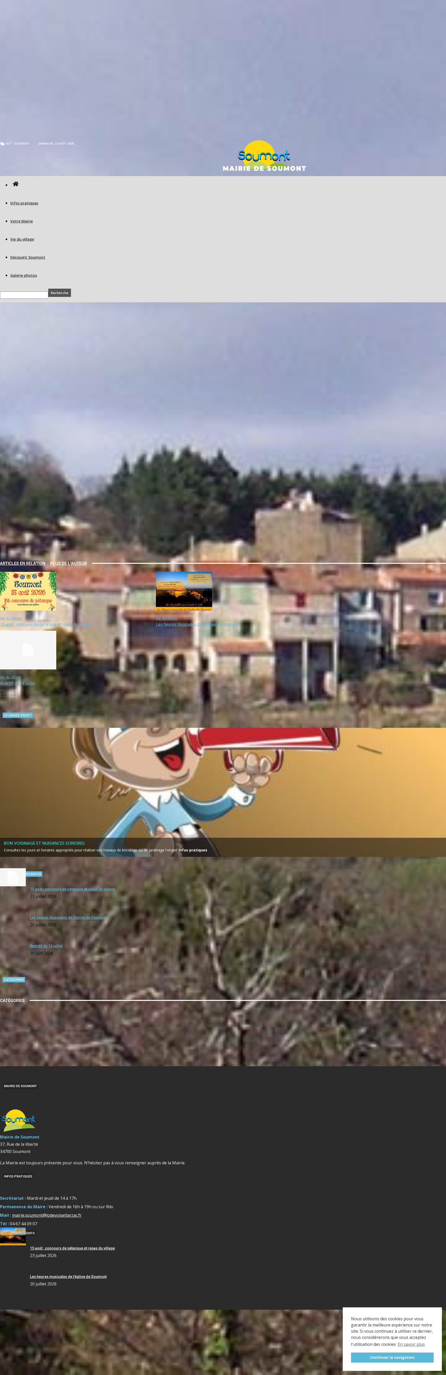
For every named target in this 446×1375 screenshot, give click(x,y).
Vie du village (22, 239)
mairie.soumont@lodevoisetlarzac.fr (47, 1215)
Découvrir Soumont (27, 257)
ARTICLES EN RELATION (22, 563)
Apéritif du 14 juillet (17, 683)
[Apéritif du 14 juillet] (28, 668)
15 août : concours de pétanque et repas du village (45, 624)
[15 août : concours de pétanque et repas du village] (28, 609)
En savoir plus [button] (411, 1344)
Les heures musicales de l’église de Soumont (197, 624)
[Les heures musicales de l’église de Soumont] (184, 609)
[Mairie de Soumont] (264, 155)
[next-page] (13, 693)
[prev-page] (3, 693)
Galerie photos (23, 275)
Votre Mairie (21, 221)
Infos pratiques (24, 203)
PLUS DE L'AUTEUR (68, 563)
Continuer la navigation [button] (392, 1357)
